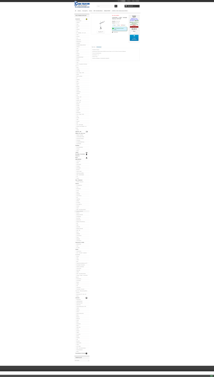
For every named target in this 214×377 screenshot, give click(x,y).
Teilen (119, 25)
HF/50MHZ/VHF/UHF (79, 57)
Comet (77, 207)
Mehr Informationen (134, 26)
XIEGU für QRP (79, 171)
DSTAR (77, 74)
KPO (77, 197)
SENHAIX (78, 93)
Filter (77, 285)
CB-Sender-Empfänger (80, 138)
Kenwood (77, 36)
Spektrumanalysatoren (80, 313)
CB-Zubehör (78, 140)
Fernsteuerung (78, 278)
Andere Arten (78, 304)
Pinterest (123, 25)
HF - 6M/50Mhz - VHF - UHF (81, 32)
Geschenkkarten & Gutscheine (80, 353)
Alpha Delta (78, 270)
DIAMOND (78, 233)
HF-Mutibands (78, 216)
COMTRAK (78, 199)
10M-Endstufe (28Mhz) (80, 173)
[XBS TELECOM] (84, 4)
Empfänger (77, 145)
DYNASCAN (78, 91)
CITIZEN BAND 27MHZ (80, 136)
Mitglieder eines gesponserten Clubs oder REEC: (134, 19)
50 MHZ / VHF (78, 100)
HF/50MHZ (78, 43)
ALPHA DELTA (78, 240)
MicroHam (78, 341)
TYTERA (77, 69)
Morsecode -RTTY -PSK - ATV (81, 294)
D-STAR (77, 117)
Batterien (77, 316)
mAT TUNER (78, 346)
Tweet (114, 25)
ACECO (77, 311)
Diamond (77, 330)
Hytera (77, 67)
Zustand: (113, 22)
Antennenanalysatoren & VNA (81, 306)
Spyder (77, 192)
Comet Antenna (78, 195)
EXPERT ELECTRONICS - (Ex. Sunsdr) (81, 127)
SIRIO (77, 225)
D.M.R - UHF (78, 102)
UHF (77, 95)
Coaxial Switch (78, 268)
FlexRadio (78, 166)
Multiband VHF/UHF (79, 211)
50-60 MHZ (78, 226)
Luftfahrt (76, 152)
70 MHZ (77, 98)
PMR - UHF (78, 230)
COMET (77, 271)
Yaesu (77, 24)
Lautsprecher (78, 287)
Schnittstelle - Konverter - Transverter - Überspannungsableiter (81, 290)
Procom (77, 190)
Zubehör (76, 249)
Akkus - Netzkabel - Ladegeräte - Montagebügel (81, 253)
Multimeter (78, 318)
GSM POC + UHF (78, 131)
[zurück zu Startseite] (76, 11)
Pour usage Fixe (79, 204)
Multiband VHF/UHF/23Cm (80, 221)
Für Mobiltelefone (79, 185)
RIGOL (77, 315)
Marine (76, 157)
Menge (134, 31)
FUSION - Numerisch (79, 181)
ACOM (77, 162)
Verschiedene (78, 280)
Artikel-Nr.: (114, 21)
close (211, 375)
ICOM (77, 81)
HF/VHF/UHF (78, 188)
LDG (77, 339)
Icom (77, 27)
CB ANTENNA (78, 143)
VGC (77, 176)
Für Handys (78, 202)
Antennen (77, 183)
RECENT (77, 86)
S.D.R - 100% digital (79, 124)
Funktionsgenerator (79, 349)
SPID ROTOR (78, 244)
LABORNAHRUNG (79, 301)
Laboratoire (77, 297)
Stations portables (79, 76)
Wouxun (77, 50)
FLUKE (77, 320)
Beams (77, 232)
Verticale (77, 206)
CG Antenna (78, 334)
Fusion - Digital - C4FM (80, 72)
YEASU (77, 178)
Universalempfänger (79, 147)
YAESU (77, 259)
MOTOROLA (78, 112)
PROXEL (77, 200)
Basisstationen (78, 20)
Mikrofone (78, 292)
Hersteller (79, 357)
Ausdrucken (116, 32)
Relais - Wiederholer (78, 180)
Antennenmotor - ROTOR (79, 242)
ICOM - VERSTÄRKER (80, 174)
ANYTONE (78, 109)
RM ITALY (78, 169)
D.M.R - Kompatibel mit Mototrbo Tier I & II (81, 65)
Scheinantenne (78, 251)
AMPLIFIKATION (78, 159)
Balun (77, 261)
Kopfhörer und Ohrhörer (80, 266)
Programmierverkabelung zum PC (81, 263)
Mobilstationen (78, 41)
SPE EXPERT (78, 164)
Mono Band (78, 218)
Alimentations (78, 299)
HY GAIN (77, 247)
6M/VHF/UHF (78, 39)
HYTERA (77, 105)
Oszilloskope (78, 323)
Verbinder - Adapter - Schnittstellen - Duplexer (81, 276)
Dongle (77, 150)
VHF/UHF (78, 22)
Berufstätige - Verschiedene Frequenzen (80, 155)
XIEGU (77, 129)
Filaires (77, 237)
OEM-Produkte (78, 342)
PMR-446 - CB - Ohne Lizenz (80, 133)
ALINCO (77, 55)
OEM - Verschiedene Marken (81, 209)
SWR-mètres (78, 327)
